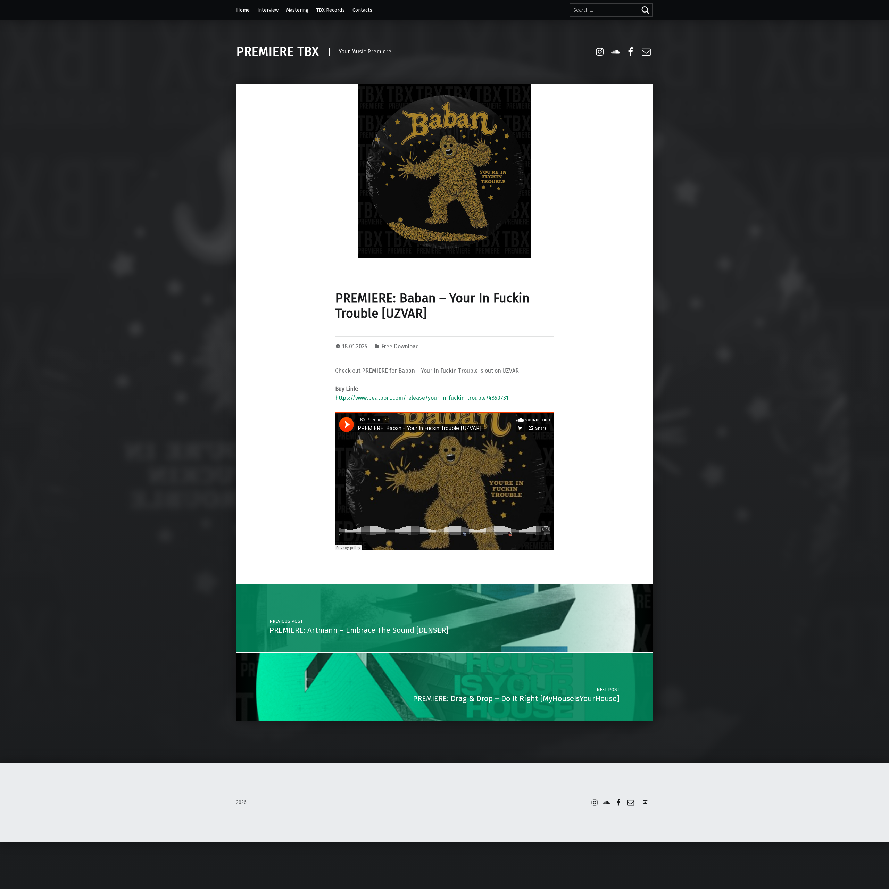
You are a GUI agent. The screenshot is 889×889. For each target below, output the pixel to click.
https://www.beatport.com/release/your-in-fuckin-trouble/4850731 (421, 397)
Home (243, 10)
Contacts (362, 10)
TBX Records (330, 10)
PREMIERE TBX (277, 51)
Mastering (297, 10)
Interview (268, 10)
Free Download (400, 346)
